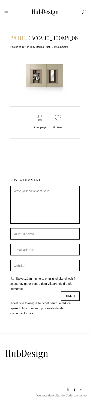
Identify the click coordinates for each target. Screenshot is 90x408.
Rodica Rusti (43, 46)
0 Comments (61, 46)
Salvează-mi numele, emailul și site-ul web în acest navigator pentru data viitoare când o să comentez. (43, 284)
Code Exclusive (76, 395)
